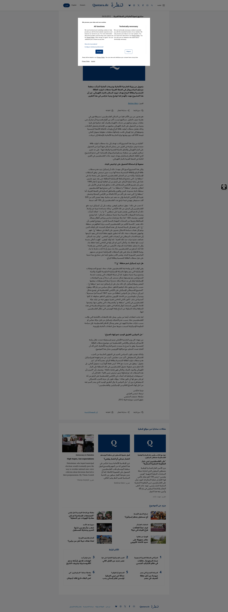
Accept (99, 51)
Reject (129, 51)
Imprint (93, 61)
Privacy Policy (136, 35)
